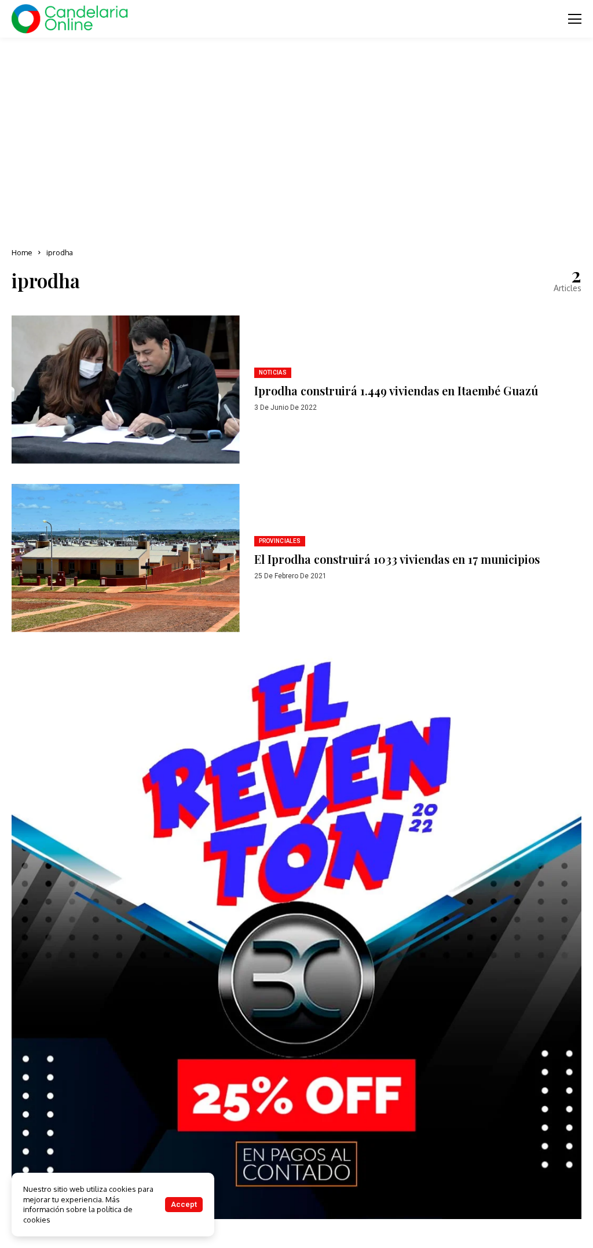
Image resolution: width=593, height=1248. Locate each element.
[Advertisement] (296, 139)
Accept (184, 1204)
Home (22, 252)
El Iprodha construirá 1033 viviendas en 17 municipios (397, 559)
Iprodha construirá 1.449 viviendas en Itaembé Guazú (396, 390)
